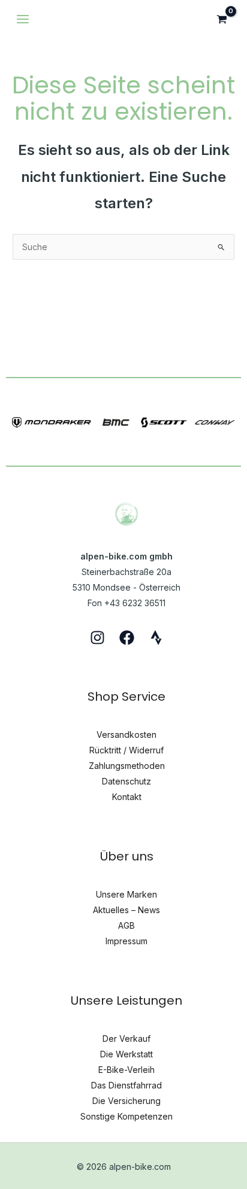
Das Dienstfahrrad (126, 1085)
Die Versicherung (126, 1101)
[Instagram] (97, 637)
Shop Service (126, 696)
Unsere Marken (126, 894)
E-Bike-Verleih (126, 1070)
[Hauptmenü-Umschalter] (23, 19)
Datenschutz (126, 781)
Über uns (126, 856)
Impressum (126, 941)
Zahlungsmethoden (127, 766)
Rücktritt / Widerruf (126, 750)
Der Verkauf (126, 1038)
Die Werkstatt (126, 1054)
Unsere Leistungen (126, 1000)
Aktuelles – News (126, 910)
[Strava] (156, 637)
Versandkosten (126, 734)
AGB (126, 925)
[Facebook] (126, 637)
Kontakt (126, 797)
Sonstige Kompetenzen (126, 1116)
